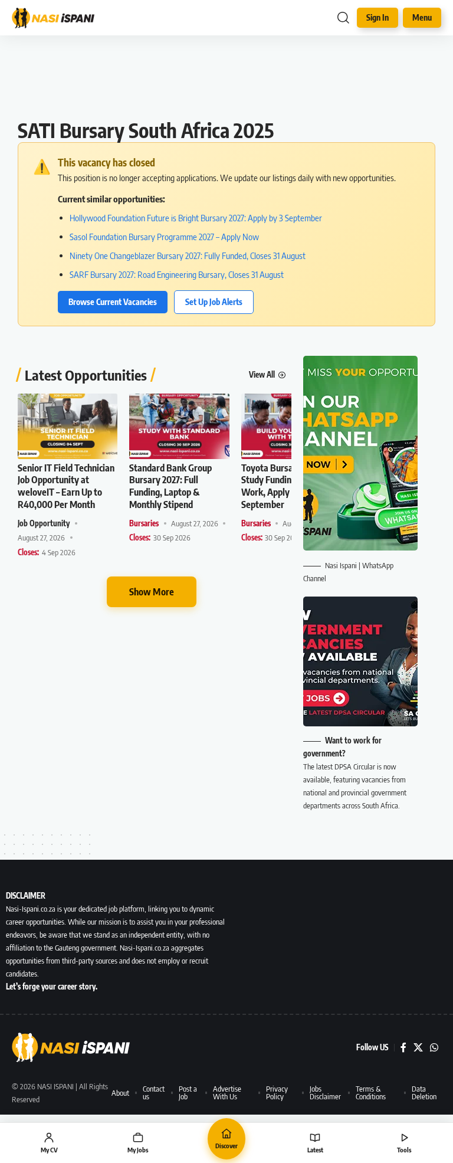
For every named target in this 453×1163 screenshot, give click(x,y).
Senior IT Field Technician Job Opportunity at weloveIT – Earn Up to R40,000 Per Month (66, 486)
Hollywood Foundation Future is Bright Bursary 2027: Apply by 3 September (196, 217)
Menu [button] (422, 17)
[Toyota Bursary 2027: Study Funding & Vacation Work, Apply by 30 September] (291, 426)
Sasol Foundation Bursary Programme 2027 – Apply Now (164, 236)
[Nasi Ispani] (59, 18)
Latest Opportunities (86, 375)
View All (262, 374)
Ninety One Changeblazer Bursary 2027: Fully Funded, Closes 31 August (188, 255)
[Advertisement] (226, 82)
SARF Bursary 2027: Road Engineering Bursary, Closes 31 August (177, 274)
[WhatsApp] (434, 1048)
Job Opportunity (44, 523)
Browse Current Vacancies (112, 302)
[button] (343, 18)
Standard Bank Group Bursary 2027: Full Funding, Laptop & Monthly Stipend (170, 486)
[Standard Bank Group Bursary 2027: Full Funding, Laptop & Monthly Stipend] (179, 426)
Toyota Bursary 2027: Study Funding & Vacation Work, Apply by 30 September (290, 486)
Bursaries (144, 523)
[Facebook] (403, 1048)
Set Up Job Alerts (213, 302)
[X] (418, 1048)
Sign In (377, 17)
